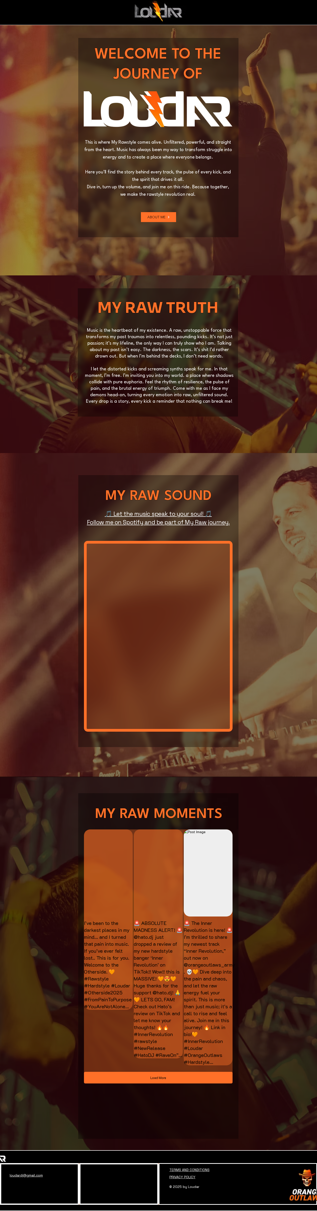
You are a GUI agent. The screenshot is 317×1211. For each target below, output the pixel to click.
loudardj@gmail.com (26, 1175)
